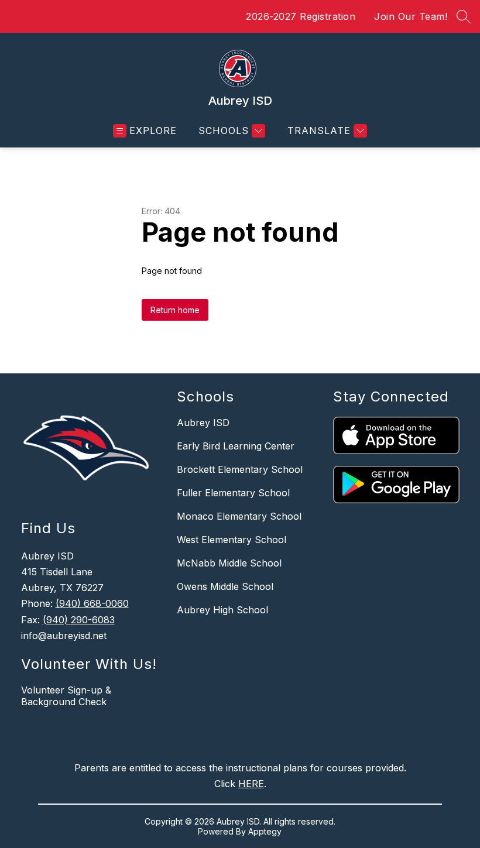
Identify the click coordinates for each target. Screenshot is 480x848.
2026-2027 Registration (300, 16)
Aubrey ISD (203, 422)
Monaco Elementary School (239, 516)
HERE (251, 783)
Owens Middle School (225, 586)
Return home (175, 310)
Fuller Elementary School (233, 493)
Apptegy (265, 831)
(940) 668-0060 (92, 603)
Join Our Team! (410, 16)
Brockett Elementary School (240, 469)
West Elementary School (231, 539)
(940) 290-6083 (79, 620)
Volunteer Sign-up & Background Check (66, 696)
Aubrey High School (222, 610)
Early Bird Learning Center (235, 446)
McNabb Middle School (229, 563)
